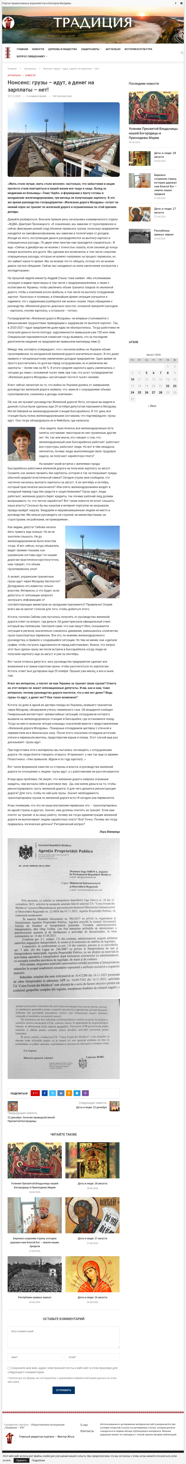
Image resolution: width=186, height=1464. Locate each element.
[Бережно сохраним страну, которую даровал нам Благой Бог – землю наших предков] (35, 1215)
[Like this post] (36, 1093)
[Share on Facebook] (45, 1093)
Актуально (113, 49)
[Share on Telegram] (77, 1093)
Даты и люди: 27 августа (92, 1238)
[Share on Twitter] (52, 1093)
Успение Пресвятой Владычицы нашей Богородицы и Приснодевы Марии (153, 133)
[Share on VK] (60, 1093)
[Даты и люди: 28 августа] (92, 1160)
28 (160, 392)
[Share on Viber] (85, 1093)
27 (153, 392)
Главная (22, 49)
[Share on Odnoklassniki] (69, 1093)
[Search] (182, 53)
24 (132, 392)
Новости (38, 49)
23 (174, 386)
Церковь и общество (62, 49)
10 (132, 379)
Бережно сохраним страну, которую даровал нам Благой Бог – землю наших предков (34, 1242)
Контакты (87, 1431)
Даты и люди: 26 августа (92, 1297)
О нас (84, 1425)
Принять (21, 1460)
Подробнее (38, 1460)
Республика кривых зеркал (34, 1297)
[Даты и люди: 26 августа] (92, 1274)
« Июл (152, 406)
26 (146, 392)
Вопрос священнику (31, 56)
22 (167, 386)
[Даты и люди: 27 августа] (92, 1215)
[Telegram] (181, 3)
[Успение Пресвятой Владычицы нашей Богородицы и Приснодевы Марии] (35, 1160)
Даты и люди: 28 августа (92, 1183)
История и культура (138, 49)
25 (139, 392)
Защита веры (90, 49)
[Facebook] (175, 3)
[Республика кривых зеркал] (35, 1274)
